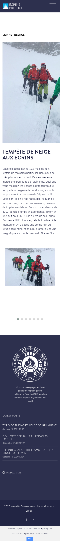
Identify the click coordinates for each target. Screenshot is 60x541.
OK (29, 538)
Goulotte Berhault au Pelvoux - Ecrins (25, 437)
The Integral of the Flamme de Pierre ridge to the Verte (29, 451)
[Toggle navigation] (53, 6)
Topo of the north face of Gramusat (29, 425)
